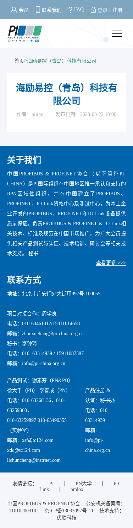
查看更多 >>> (111, 262)
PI (51, 483)
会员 (24, 10)
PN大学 (84, 483)
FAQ (79, 9)
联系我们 (52, 10)
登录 (102, 10)
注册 (117, 10)
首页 (19, 61)
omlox (77, 489)
